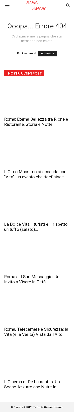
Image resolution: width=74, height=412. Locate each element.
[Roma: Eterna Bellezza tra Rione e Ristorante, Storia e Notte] (37, 98)
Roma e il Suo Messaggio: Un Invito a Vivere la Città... (31, 279)
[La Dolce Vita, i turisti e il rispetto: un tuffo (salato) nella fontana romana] (37, 203)
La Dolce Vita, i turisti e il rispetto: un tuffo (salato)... (36, 227)
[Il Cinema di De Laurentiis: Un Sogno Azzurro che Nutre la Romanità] (37, 360)
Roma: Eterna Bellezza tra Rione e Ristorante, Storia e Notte (36, 122)
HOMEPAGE (47, 53)
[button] (68, 5)
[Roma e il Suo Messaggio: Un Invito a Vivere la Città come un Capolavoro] (37, 255)
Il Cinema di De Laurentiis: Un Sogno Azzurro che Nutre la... (32, 384)
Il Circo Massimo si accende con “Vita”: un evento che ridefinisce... (35, 174)
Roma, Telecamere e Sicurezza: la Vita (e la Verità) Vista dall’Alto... (36, 332)
